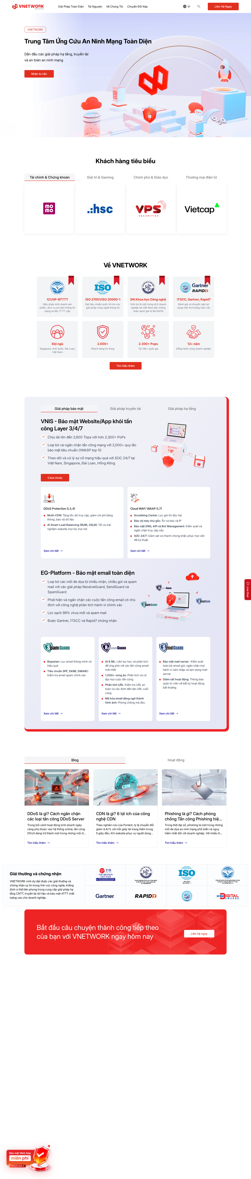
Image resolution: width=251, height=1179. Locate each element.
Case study (55, 477)
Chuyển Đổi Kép (137, 6)
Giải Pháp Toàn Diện (71, 6)
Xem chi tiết (51, 551)
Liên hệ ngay (199, 933)
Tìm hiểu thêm (125, 365)
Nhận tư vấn (39, 74)
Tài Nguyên (95, 6)
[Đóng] (51, 1145)
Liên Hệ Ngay (223, 6)
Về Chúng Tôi (114, 6)
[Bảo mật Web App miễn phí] (29, 1159)
